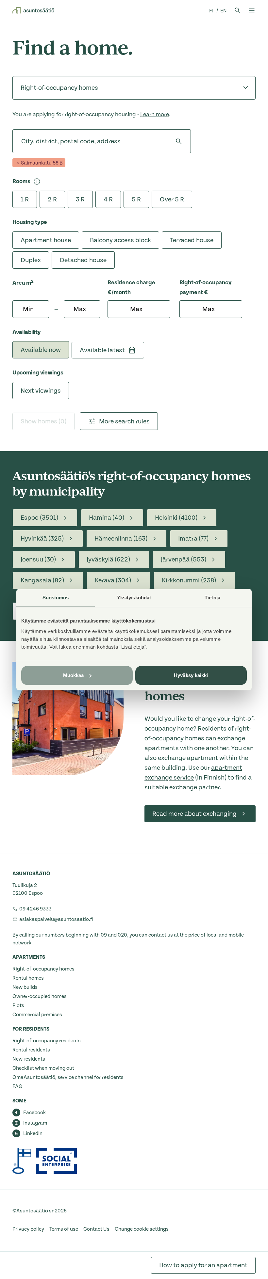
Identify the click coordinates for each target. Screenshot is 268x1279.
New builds (25, 987)
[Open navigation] (252, 10)
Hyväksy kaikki (191, 675)
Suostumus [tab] (55, 597)
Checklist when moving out (43, 1068)
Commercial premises (37, 1015)
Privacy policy (28, 1229)
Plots (18, 1005)
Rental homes (28, 978)
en (223, 11)
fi (211, 11)
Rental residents (31, 1050)
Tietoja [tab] (212, 597)
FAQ (17, 1086)
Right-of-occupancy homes (43, 969)
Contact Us (96, 1229)
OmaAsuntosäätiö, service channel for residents (68, 1077)
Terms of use (63, 1229)
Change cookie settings (142, 1229)
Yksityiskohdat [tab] (134, 597)
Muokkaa (73, 675)
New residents (28, 1059)
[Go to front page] (33, 10)
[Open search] (238, 10)
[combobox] (21, 141)
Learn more (154, 114)
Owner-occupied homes (39, 996)
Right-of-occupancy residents (46, 1041)
